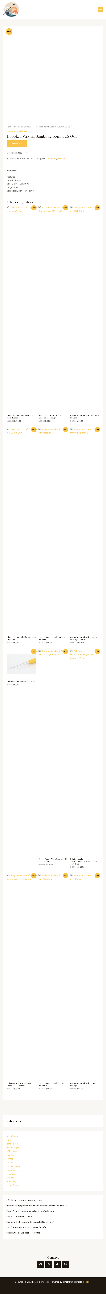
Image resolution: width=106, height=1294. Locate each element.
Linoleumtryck (12, 1147)
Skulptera (10, 1174)
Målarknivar (11, 1151)
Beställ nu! (17, 143)
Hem (9, 127)
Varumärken (12, 1185)
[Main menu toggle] (100, 9)
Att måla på (12, 1136)
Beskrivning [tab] (12, 170)
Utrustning (11, 1181)
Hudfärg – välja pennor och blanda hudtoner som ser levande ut (36, 1205)
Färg (8, 1140)
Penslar (9, 1162)
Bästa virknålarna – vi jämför (19, 1216)
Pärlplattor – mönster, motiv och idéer (24, 1200)
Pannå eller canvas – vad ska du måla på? (26, 1227)
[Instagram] (65, 1264)
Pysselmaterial (13, 1166)
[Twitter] (57, 1264)
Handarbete (12, 1144)
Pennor (9, 1159)
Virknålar (29, 127)
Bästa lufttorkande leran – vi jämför (23, 1233)
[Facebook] (40, 1264)
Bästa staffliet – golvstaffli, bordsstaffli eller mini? (30, 1222)
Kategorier (86, 1282)
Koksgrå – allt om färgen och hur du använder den (30, 1211)
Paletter (10, 1155)
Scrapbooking (12, 1170)
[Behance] (48, 1264)
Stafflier (10, 1177)
